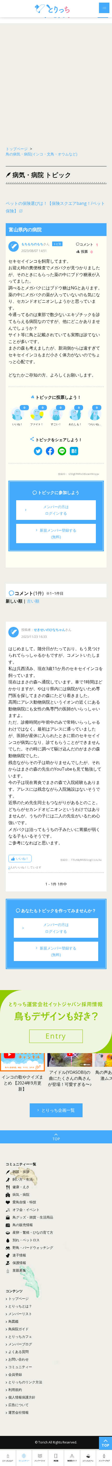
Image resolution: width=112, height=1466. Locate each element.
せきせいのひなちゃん (49, 629)
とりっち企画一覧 (58, 1110)
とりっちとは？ (20, 1306)
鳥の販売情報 (23, 1224)
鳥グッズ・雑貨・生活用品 (33, 1217)
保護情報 (19, 1262)
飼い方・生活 (23, 1179)
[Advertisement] (56, 82)
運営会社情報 (18, 1412)
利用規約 (15, 1389)
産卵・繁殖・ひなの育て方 (33, 1232)
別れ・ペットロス (26, 1240)
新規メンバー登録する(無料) (58, 533)
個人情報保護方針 (21, 1397)
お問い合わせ (18, 1359)
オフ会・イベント (26, 1209)
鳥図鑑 (13, 1321)
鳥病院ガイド (18, 1329)
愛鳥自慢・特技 (24, 1202)
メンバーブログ (20, 1344)
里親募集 (19, 1270)
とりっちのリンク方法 (25, 1382)
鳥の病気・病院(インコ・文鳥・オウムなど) (41, 153)
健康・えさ (21, 1186)
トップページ (18, 1298)
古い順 (33, 601)
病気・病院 (21, 1194)
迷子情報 (19, 1255)
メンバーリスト (20, 1313)
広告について (18, 1404)
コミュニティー (20, 1366)
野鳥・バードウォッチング (33, 1247)
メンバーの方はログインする (56, 510)
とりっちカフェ (20, 1336)
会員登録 (15, 1374)
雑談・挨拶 (21, 1171)
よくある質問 (18, 1351)
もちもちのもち (32, 244)
